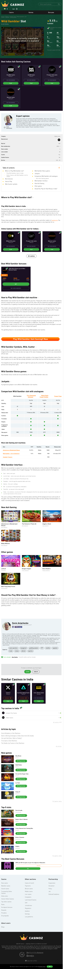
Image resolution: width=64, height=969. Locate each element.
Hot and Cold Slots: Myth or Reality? (11, 738)
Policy (50, 888)
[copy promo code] (10, 698)
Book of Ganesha (19, 837)
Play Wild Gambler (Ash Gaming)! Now (30, 339)
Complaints (28, 897)
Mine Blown (18, 755)
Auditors (27, 911)
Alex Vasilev (15, 657)
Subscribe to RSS (31, 961)
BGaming (17, 793)
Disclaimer (51, 886)
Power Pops (58, 396)
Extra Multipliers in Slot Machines (10, 733)
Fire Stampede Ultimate (31, 396)
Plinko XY (17, 791)
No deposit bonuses (6, 907)
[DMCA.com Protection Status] (30, 956)
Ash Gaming (4, 527)
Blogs (2, 927)
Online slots (4, 896)
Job (49, 891)
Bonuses (51, 12)
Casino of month (29, 883)
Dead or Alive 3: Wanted (21, 819)
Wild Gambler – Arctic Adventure (11, 453)
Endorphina (18, 839)
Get (16, 284)
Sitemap (27, 914)
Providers (4, 913)
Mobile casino (29, 891)
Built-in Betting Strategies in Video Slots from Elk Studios (17, 735)
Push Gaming (25, 570)
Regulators (28, 908)
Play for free (53, 519)
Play (11, 83)
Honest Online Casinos (7, 899)
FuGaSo (17, 830)
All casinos (31, 256)
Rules (2, 904)
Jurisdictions (28, 905)
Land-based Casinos (30, 900)
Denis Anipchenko (9, 127)
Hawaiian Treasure (7, 457)
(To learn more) (41, 966)
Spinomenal (4, 588)
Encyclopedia (5, 916)
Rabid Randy (18, 764)
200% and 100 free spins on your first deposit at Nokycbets (30, 862)
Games (31, 12)
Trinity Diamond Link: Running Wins (24, 828)
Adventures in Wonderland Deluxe (11, 450)
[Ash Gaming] (59, 140)
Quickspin (17, 848)
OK (49, 966)
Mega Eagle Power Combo (44, 396)
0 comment (50, 23)
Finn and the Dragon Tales (21, 773)
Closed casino (5, 888)
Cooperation (51, 883)
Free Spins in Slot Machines (9, 740)
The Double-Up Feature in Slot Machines (12, 743)
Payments (28, 886)
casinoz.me (55, 220)
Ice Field (17, 782)
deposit (4, 275)
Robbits (17, 846)
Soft (26, 902)
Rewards (3, 910)
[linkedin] (13, 627)
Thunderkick (18, 812)
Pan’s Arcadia (18, 810)
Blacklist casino (5, 886)
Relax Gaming (46, 570)
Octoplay (3, 570)
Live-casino (28, 894)
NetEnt (17, 757)
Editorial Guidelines (53, 894)
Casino (11, 12)
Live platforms (29, 916)
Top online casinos (6, 901)
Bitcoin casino (29, 888)
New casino (4, 883)
